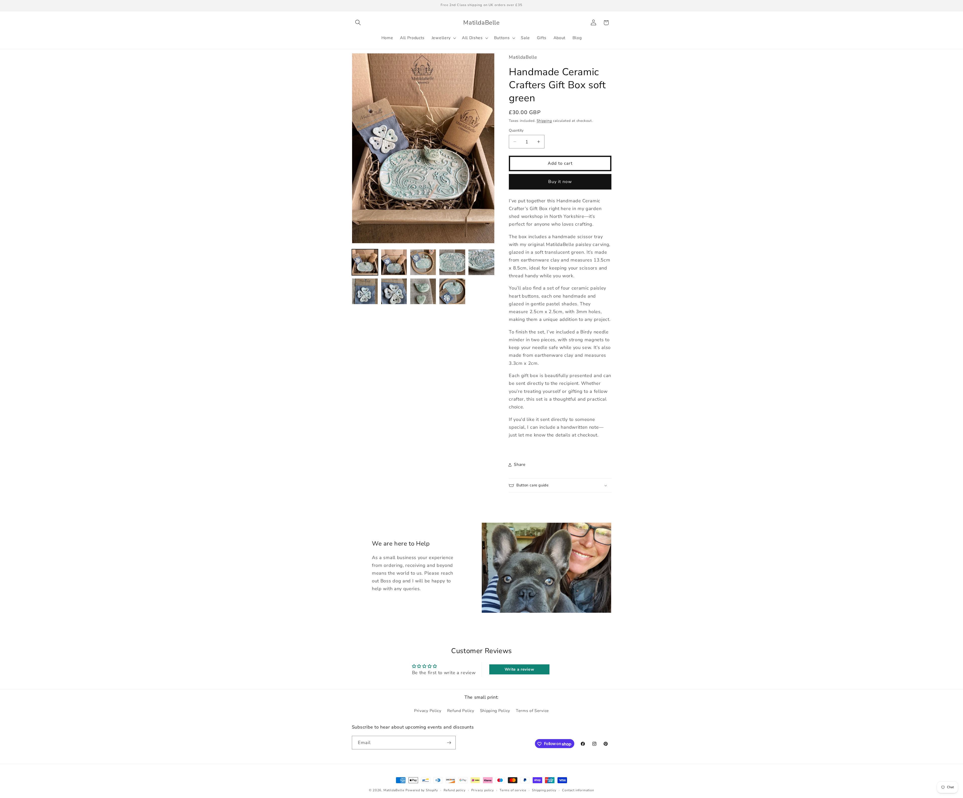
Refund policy (454, 790)
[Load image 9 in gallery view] (452, 291)
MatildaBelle (394, 790)
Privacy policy (482, 790)
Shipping (544, 120)
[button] (358, 22)
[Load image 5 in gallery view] (481, 262)
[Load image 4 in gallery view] (452, 262)
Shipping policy (544, 790)
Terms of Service (532, 711)
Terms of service (513, 790)
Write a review (519, 669)
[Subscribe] (449, 743)
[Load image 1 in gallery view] (365, 262)
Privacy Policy (427, 711)
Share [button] (519, 464)
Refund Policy (460, 711)
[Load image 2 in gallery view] (394, 262)
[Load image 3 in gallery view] (423, 262)
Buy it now (560, 182)
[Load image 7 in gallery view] (394, 291)
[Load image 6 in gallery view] (365, 291)
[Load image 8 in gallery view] (423, 291)
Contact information (578, 790)
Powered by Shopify (422, 790)
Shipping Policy (495, 711)
